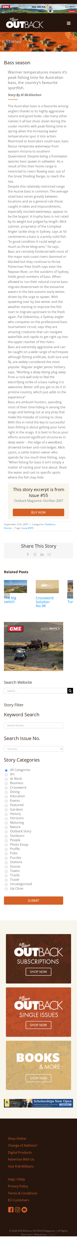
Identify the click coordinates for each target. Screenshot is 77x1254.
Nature (15, 827)
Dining (15, 792)
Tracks (15, 875)
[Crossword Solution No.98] (47, 582)
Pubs (14, 853)
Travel (14, 879)
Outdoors (50, 524)
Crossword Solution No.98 (45, 602)
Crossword (18, 787)
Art (12, 774)
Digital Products (20, 1152)
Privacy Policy (18, 1186)
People (15, 840)
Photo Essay (19, 844)
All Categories (20, 770)
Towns (15, 871)
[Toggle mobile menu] (69, 23)
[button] (7, 595)
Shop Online (17, 1138)
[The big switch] (15, 582)
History (15, 814)
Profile (15, 849)
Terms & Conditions (23, 1193)
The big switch (10, 599)
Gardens (16, 809)
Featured (16, 805)
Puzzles (15, 857)
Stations (16, 862)
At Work (16, 778)
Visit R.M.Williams (21, 1166)
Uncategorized (21, 884)
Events (15, 800)
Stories (8, 528)
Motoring (17, 822)
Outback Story (20, 831)
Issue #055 (28, 528)
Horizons (17, 818)
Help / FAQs (16, 1179)
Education (17, 796)
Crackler (51, 1234)
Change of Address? (22, 1145)
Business (16, 783)
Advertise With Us (21, 1159)
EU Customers (18, 1200)
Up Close (16, 888)
